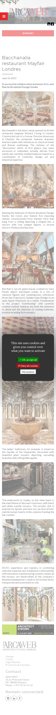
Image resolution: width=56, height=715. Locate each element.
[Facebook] (52, 24)
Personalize (28, 371)
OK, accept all (29, 359)
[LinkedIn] (48, 24)
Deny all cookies (29, 365)
